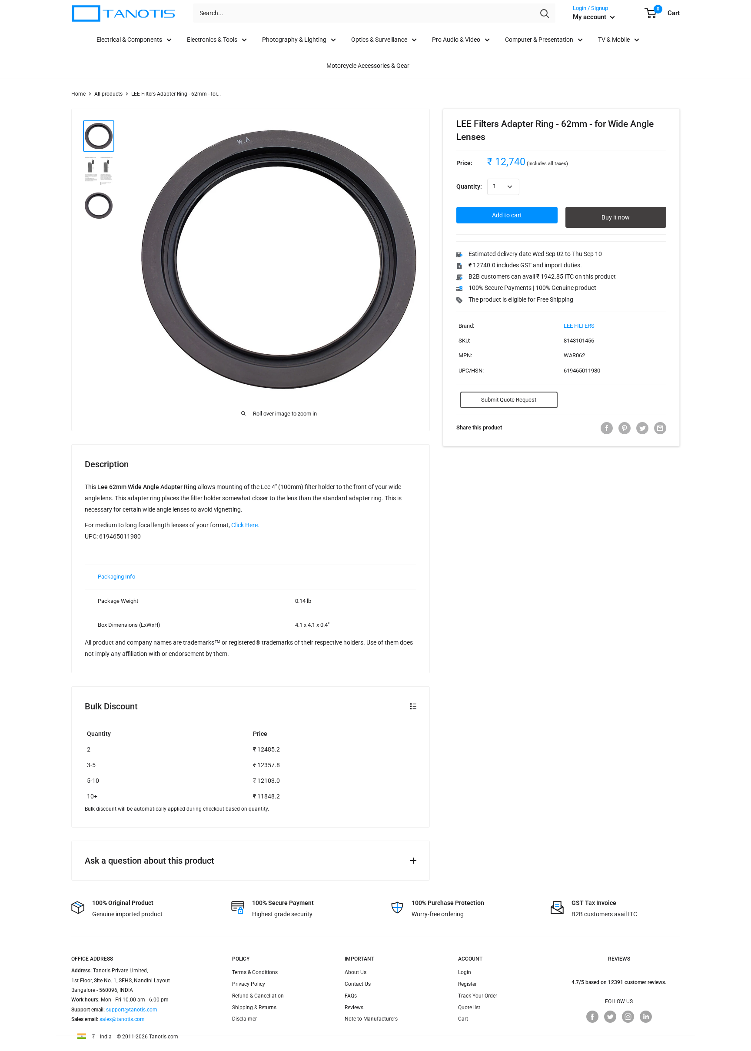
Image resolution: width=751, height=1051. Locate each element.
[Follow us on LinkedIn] (646, 1017)
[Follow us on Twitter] (610, 1017)
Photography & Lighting (294, 39)
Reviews (354, 1007)
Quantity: (469, 186)
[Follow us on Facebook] (592, 1017)
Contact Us (358, 984)
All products (108, 94)
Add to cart (507, 215)
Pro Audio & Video (456, 39)
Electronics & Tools (212, 39)
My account (590, 17)
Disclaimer (244, 1019)
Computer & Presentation (539, 39)
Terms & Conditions (255, 972)
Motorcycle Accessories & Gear (367, 65)
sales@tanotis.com (122, 1019)
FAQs (351, 996)
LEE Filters (579, 326)
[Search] (544, 13)
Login (464, 972)
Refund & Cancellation (258, 996)
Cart (463, 1019)
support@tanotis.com (131, 1010)
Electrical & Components (129, 39)
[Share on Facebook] (607, 428)
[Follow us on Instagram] (628, 1017)
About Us (355, 972)
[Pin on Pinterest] (624, 428)
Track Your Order (477, 996)
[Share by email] (660, 428)
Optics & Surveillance (379, 39)
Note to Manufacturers (371, 1019)
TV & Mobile (614, 39)
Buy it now (615, 217)
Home (78, 94)
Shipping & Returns (254, 1007)
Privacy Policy (248, 984)
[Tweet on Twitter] (642, 428)
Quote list (469, 1007)
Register (467, 984)
